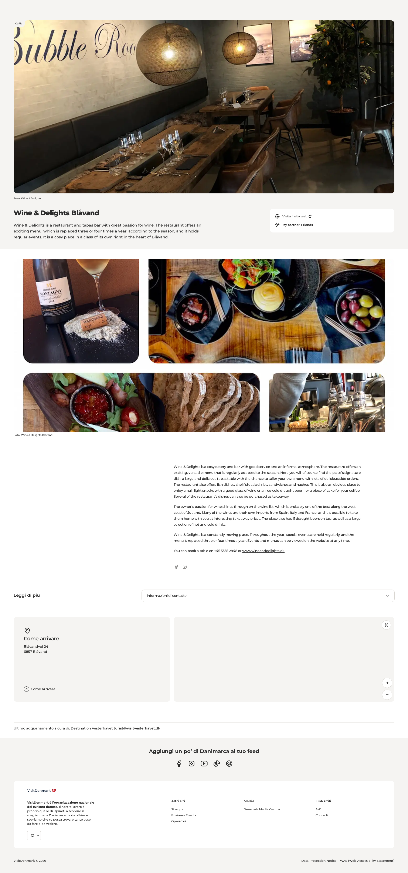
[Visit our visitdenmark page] (204, 763)
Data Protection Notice (319, 861)
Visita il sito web (294, 216)
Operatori (178, 821)
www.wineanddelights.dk (263, 551)
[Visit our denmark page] (179, 763)
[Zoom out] (387, 695)
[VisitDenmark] (41, 791)
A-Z (318, 809)
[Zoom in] (387, 683)
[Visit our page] (191, 763)
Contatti (322, 815)
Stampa (177, 809)
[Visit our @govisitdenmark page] (216, 763)
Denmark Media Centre (262, 809)
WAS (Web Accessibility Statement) (367, 861)
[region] (284, 659)
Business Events (183, 815)
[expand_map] (386, 625)
